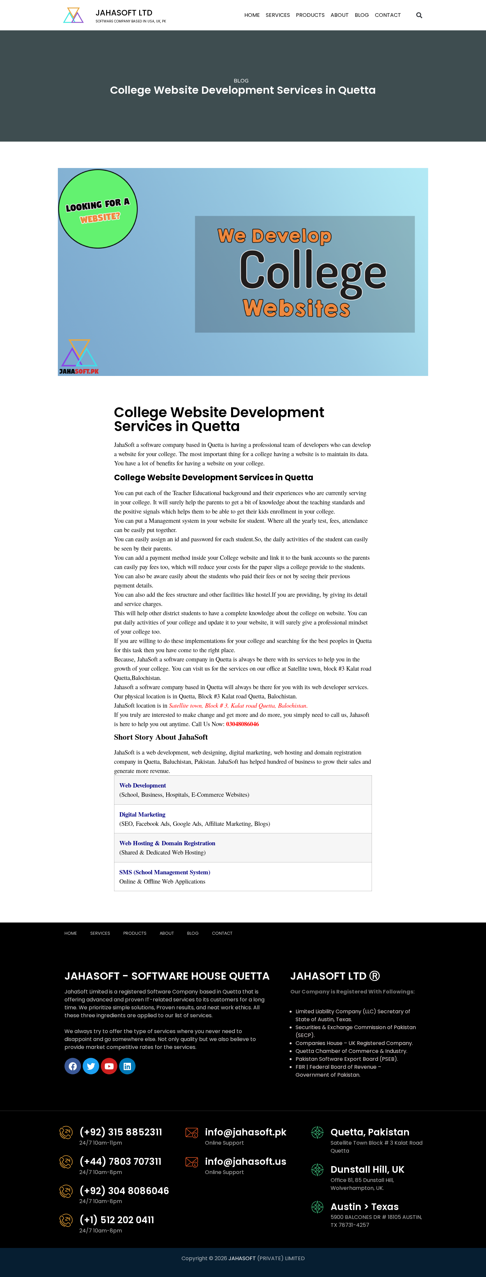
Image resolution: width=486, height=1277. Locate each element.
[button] (419, 15)
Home (252, 15)
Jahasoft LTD (124, 12)
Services (278, 15)
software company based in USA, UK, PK (131, 21)
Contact (388, 15)
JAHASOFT (242, 1258)
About (340, 15)
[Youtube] (109, 1066)
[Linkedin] (127, 1066)
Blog (362, 15)
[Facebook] (72, 1066)
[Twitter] (91, 1066)
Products (310, 15)
